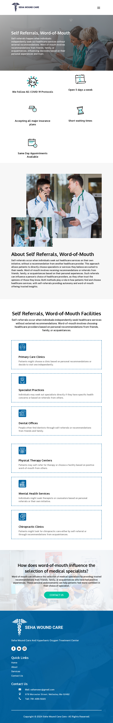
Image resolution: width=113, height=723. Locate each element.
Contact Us (17, 676)
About (14, 667)
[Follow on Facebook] (13, 648)
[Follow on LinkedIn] (19, 648)
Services (15, 671)
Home (14, 662)
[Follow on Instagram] (24, 648)
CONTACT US (57, 595)
